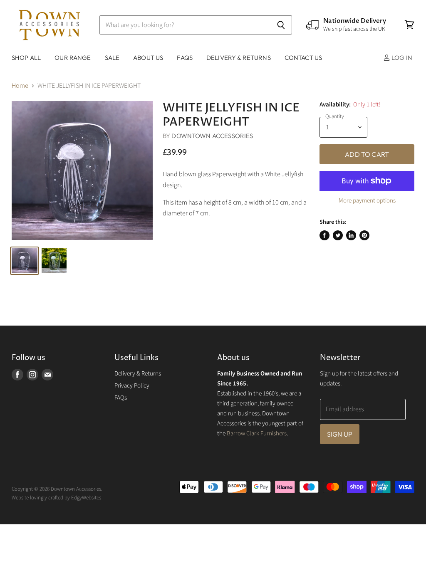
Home (20, 85)
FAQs (185, 58)
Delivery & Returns (137, 373)
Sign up (339, 434)
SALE (112, 58)
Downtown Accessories (212, 136)
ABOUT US (148, 58)
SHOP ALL (26, 58)
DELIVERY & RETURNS (238, 58)
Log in (401, 58)
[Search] (281, 25)
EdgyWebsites (86, 497)
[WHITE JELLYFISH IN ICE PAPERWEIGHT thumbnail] (24, 260)
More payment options (367, 200)
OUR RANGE (72, 58)
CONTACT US (303, 58)
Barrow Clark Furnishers (257, 433)
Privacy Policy (131, 385)
